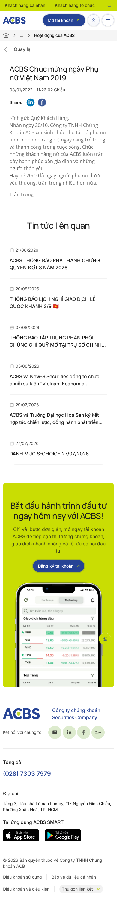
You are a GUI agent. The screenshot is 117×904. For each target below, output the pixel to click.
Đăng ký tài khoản (56, 565)
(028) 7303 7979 (27, 773)
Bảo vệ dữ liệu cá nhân (74, 876)
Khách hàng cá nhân (25, 5)
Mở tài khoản (60, 20)
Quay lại (23, 49)
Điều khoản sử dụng (22, 876)
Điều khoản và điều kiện (26, 888)
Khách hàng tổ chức (75, 5)
